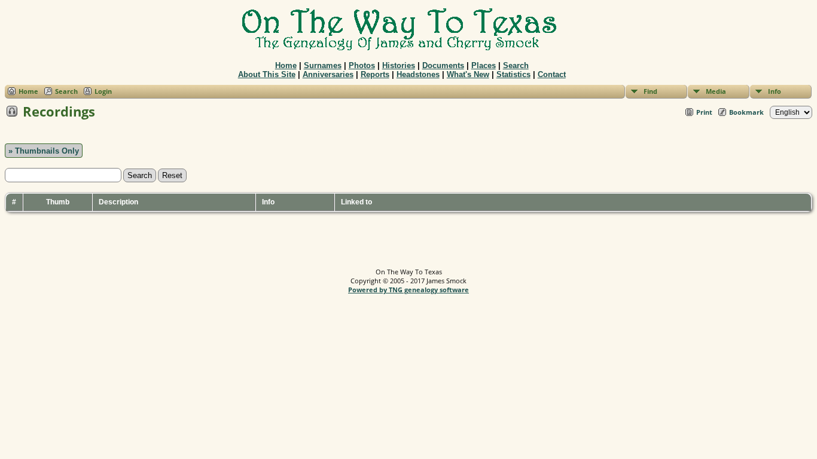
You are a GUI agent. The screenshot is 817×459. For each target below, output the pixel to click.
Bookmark (746, 112)
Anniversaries (328, 74)
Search (516, 65)
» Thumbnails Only (43, 150)
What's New (468, 74)
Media (716, 91)
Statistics (513, 74)
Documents (443, 65)
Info (774, 91)
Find (650, 91)
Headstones (418, 74)
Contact (552, 74)
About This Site (266, 74)
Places (483, 65)
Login (103, 91)
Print (704, 112)
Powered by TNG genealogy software (408, 289)
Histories (398, 65)
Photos (362, 65)
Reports (375, 74)
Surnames (323, 65)
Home (286, 65)
